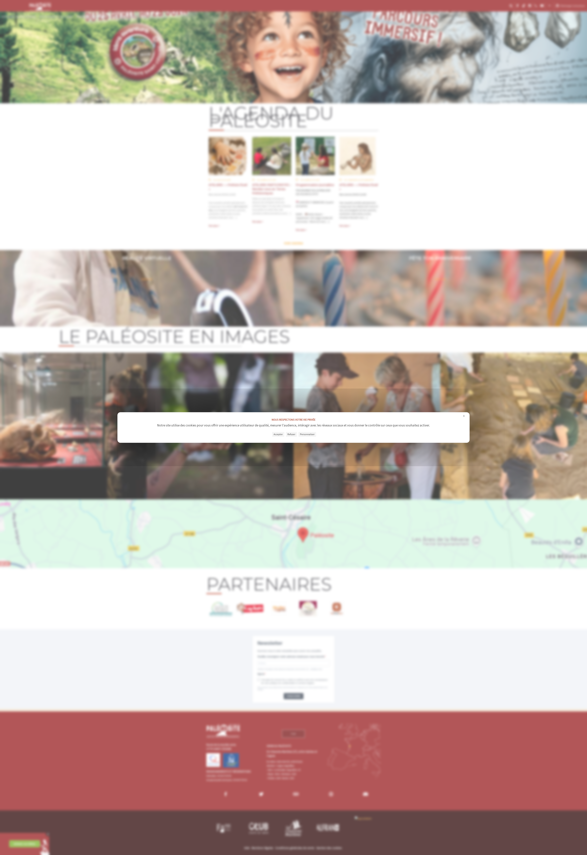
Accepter (278, 434)
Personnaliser (307, 434)
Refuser (291, 434)
